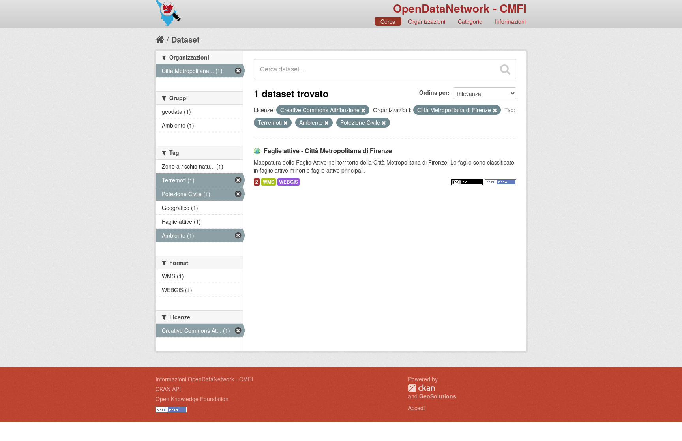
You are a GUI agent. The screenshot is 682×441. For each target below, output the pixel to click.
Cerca (387, 21)
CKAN (421, 388)
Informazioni (510, 21)
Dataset (185, 39)
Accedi (416, 408)
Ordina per (433, 92)
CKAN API (168, 389)
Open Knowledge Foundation (192, 399)
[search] (505, 69)
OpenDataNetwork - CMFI (459, 8)
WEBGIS (288, 181)
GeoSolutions (437, 396)
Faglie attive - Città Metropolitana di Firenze (328, 150)
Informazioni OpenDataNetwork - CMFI (204, 379)
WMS (268, 181)
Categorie (470, 21)
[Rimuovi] (363, 110)
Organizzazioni (426, 21)
